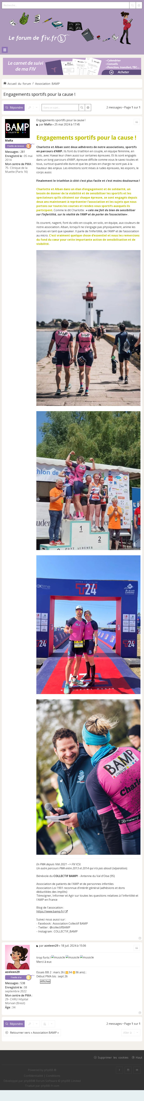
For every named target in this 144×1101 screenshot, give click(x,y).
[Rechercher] (132, 5)
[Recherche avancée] (139, 5)
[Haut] (139, 938)
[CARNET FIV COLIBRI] (72, 66)
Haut (139, 1057)
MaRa (9, 140)
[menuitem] (34, 1076)
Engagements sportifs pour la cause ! (40, 94)
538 (22, 983)
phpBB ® (50, 1070)
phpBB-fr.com (50, 1086)
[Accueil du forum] (72, 27)
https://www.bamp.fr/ (50, 911)
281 (22, 152)
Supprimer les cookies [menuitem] (113, 1057)
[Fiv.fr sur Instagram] (128, 1070)
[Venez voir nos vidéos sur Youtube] (136, 1070)
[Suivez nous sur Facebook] (119, 1070)
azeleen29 (12, 972)
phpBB (28, 1081)
